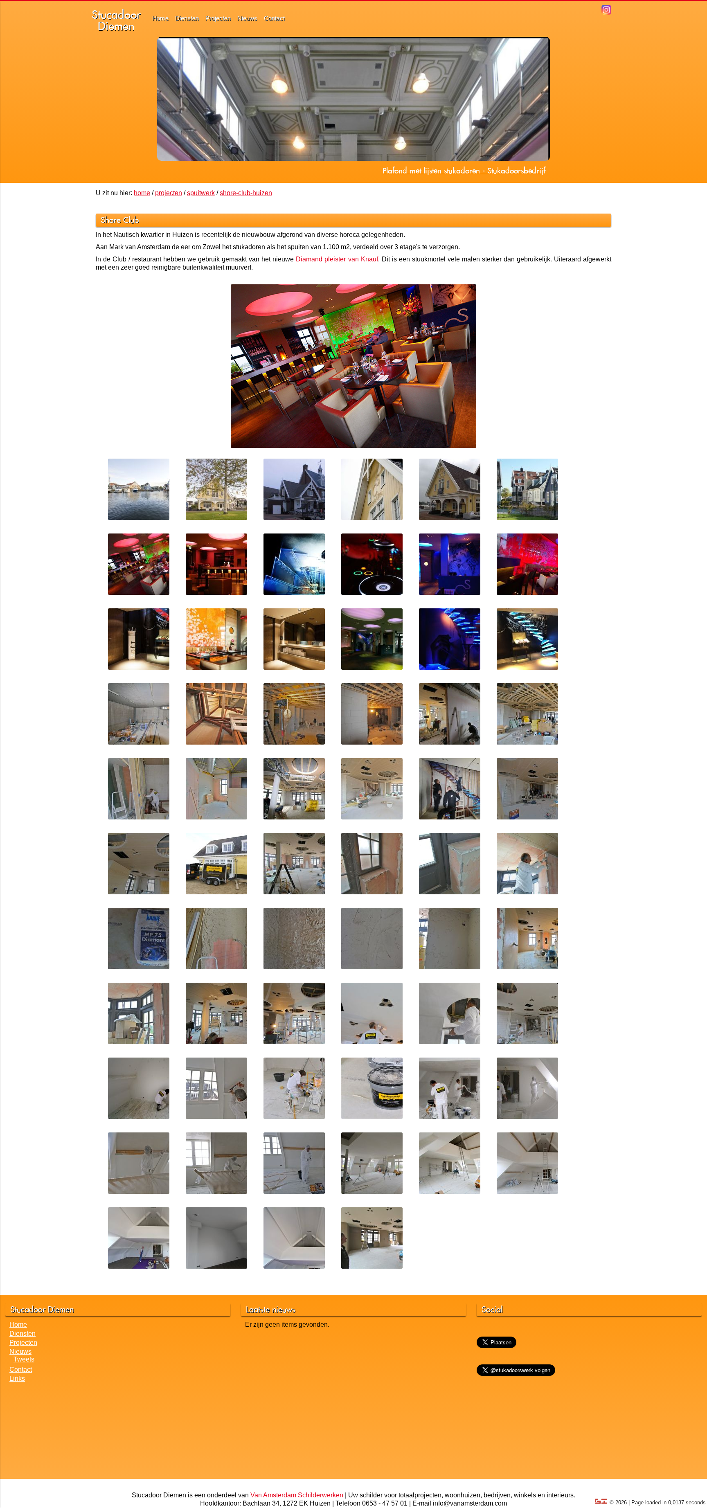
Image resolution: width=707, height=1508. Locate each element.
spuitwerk (201, 192)
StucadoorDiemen (116, 20)
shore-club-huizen (246, 192)
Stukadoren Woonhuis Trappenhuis (487, 170)
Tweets (24, 1359)
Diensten (187, 18)
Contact (274, 18)
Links (17, 1378)
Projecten (218, 18)
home (142, 192)
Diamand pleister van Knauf (337, 259)
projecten (168, 192)
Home (160, 18)
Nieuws (247, 18)
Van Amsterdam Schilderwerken (296, 1495)
